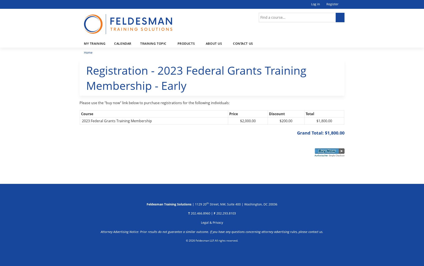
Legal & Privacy (212, 222)
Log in (315, 4)
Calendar (122, 43)
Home (88, 52)
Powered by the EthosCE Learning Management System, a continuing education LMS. (212, 251)
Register (332, 4)
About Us (214, 43)
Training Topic (153, 43)
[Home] (128, 21)
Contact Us (243, 43)
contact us (315, 232)
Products (186, 43)
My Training (94, 43)
